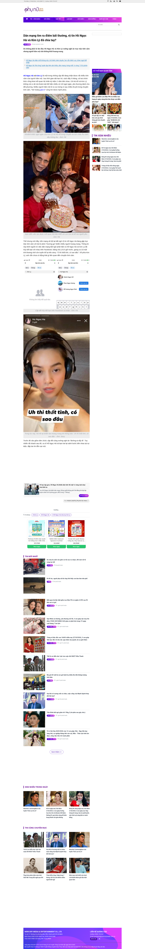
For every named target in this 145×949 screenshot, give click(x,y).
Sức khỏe (81, 19)
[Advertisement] (82, 9)
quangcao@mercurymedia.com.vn (104, 936)
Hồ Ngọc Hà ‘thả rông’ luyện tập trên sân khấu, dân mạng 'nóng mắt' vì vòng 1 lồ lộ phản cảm (56, 66)
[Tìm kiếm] (119, 24)
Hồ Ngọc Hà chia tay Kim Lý (61, 515)
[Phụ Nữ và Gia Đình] (34, 10)
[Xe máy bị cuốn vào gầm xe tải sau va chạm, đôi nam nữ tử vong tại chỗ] (34, 567)
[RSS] (117, 1)
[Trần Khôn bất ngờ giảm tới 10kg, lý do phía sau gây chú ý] (34, 719)
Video (114, 19)
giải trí (42, 90)
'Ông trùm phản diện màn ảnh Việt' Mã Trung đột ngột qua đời (33, 876)
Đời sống (47, 19)
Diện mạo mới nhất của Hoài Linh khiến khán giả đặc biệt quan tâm (78, 877)
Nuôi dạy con (103, 19)
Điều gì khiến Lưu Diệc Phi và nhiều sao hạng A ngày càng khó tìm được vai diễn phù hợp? (106, 99)
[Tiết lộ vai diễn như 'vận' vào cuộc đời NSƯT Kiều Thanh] (34, 663)
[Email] (120, 1)
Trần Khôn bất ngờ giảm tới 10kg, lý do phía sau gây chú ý (66, 712)
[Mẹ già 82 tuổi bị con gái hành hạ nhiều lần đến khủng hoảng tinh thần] (34, 682)
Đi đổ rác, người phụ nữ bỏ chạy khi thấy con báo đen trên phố (67, 578)
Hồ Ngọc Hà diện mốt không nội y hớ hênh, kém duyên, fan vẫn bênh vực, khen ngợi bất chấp (56, 61)
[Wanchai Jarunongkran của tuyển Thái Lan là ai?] (33, 798)
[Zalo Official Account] (111, 1)
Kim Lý (39, 76)
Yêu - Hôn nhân (35, 19)
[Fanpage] (108, 1)
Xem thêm (84, 495)
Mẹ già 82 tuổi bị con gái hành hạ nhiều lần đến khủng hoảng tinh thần (67, 676)
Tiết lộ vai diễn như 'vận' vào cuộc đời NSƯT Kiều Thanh (65, 656)
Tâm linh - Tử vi (52, 626)
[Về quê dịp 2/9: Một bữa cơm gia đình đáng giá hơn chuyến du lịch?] (99, 108)
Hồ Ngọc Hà (28, 76)
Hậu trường (27, 44)
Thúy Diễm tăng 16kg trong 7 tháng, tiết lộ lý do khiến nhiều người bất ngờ (55, 877)
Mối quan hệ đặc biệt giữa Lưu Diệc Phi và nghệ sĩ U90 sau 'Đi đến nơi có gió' (67, 601)
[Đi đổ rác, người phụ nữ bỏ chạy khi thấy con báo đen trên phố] (34, 585)
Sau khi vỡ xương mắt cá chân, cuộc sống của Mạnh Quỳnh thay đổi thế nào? (68, 695)
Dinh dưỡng (92, 19)
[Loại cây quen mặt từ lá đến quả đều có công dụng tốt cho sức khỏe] (99, 129)
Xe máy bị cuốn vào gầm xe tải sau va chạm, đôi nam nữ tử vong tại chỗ (66, 561)
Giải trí (58, 19)
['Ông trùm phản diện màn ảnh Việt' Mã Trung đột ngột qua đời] (33, 865)
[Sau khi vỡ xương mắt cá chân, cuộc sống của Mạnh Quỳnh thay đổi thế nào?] (34, 700)
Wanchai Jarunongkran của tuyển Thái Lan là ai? (31, 809)
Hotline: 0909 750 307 (51, 1)
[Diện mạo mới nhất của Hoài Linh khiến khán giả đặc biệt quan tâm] (79, 865)
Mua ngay (37, 546)
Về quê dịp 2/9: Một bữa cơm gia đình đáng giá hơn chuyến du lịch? (98, 119)
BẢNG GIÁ (93, 939)
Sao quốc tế (51, 605)
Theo (75, 500)
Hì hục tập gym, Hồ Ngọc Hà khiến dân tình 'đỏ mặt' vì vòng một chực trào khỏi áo (62, 486)
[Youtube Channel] (115, 1)
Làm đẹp (69, 19)
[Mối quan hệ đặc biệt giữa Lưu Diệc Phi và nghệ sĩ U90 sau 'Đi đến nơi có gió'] (34, 607)
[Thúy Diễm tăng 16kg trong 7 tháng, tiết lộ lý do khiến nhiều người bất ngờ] (56, 865)
